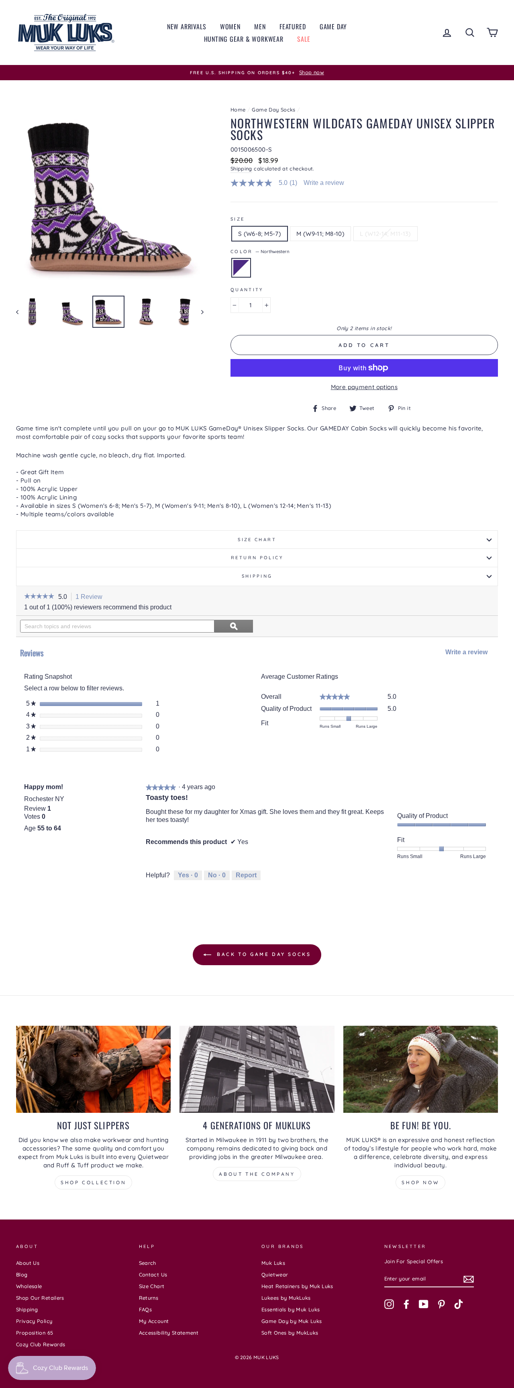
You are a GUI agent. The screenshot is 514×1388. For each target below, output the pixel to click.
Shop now (420, 1182)
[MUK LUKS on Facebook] (406, 1304)
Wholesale (29, 1286)
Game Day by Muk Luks (291, 1321)
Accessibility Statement (169, 1332)
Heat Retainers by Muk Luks (297, 1286)
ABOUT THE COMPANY (257, 1174)
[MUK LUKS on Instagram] (389, 1304)
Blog (22, 1274)
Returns (149, 1298)
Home (238, 109)
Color (260, 251)
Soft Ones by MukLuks (289, 1332)
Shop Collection (93, 1182)
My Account (154, 1321)
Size (237, 219)
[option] (257, 72)
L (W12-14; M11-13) (385, 233)
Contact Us (153, 1274)
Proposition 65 (34, 1332)
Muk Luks (273, 1263)
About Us (27, 1263)
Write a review (324, 183)
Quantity (246, 289)
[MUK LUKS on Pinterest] (441, 1304)
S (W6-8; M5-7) (259, 233)
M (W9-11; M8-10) (320, 233)
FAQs (145, 1309)
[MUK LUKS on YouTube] (423, 1304)
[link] (267, 183)
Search (147, 1263)
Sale (303, 39)
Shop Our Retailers (40, 1298)
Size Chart (257, 539)
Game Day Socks (273, 109)
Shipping (241, 168)
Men (259, 26)
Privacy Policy (34, 1321)
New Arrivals (186, 26)
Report (246, 875)
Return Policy (257, 557)
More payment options (364, 387)
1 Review (91, 597)
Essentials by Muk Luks (290, 1309)
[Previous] (21, 312)
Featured (292, 26)
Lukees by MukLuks (285, 1298)
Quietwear (274, 1274)
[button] (39, 597)
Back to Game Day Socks (262, 954)
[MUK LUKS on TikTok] (458, 1304)
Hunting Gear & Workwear (244, 39)
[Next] (199, 312)
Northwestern (241, 268)
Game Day (333, 26)
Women (230, 26)
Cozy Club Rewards (40, 1344)
